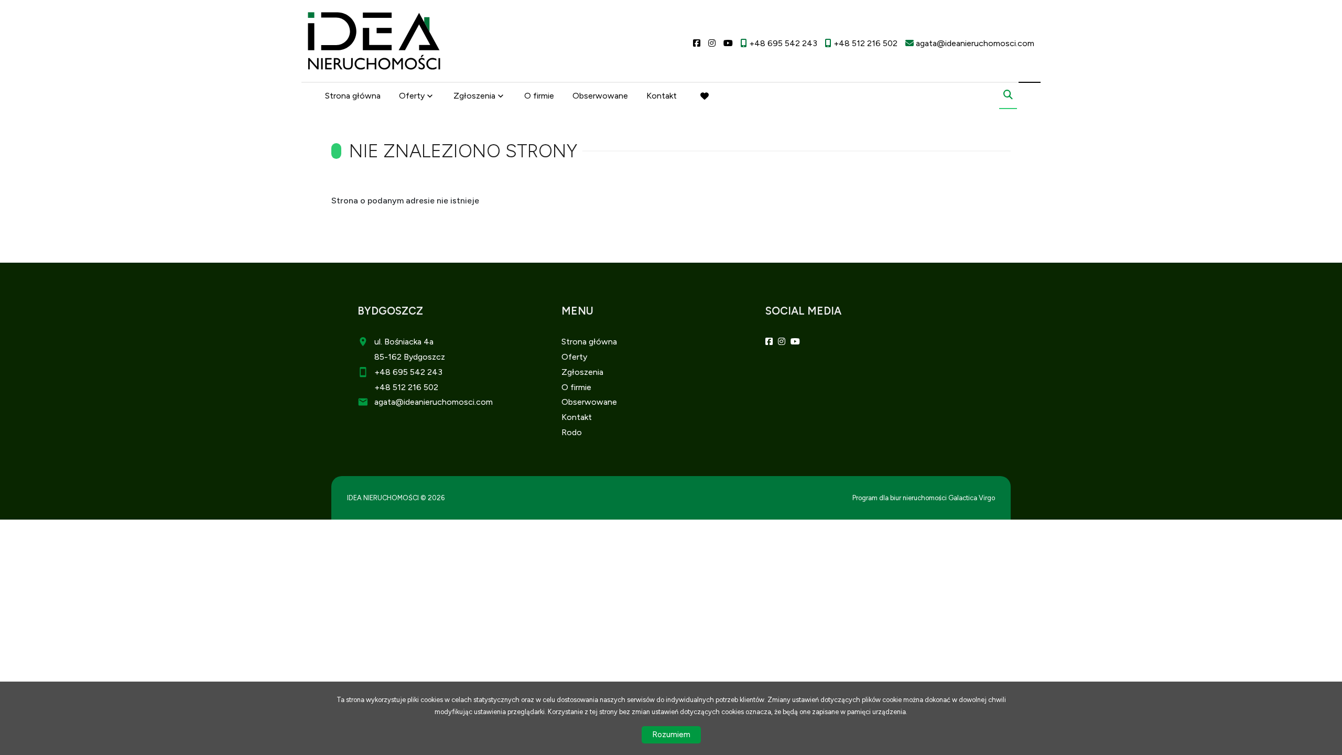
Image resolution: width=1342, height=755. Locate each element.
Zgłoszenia (582, 372)
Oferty (412, 96)
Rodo (571, 432)
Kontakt (661, 96)
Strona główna (353, 96)
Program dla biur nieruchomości (900, 498)
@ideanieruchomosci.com (444, 402)
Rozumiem (671, 734)
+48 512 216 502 (406, 387)
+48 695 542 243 (408, 372)
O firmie (539, 96)
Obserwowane (600, 96)
